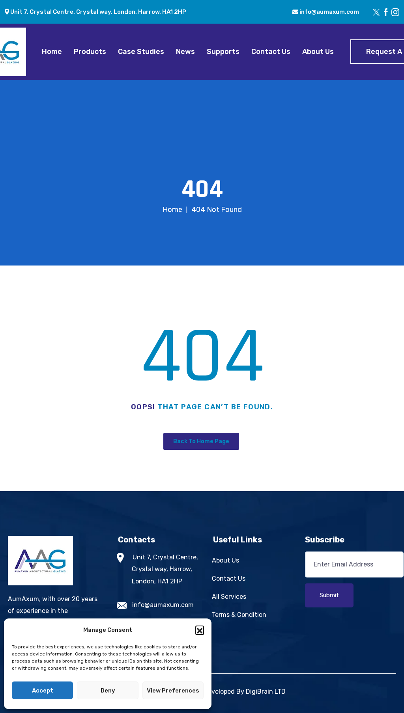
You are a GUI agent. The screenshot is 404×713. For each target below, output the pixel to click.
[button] (200, 630)
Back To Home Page (201, 441)
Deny (108, 690)
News (185, 51)
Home (52, 51)
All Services (229, 596)
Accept (42, 690)
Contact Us (270, 51)
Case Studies (141, 51)
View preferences (173, 690)
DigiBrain (259, 691)
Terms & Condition (239, 614)
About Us (318, 51)
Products (90, 51)
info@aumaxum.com (328, 11)
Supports (223, 51)
